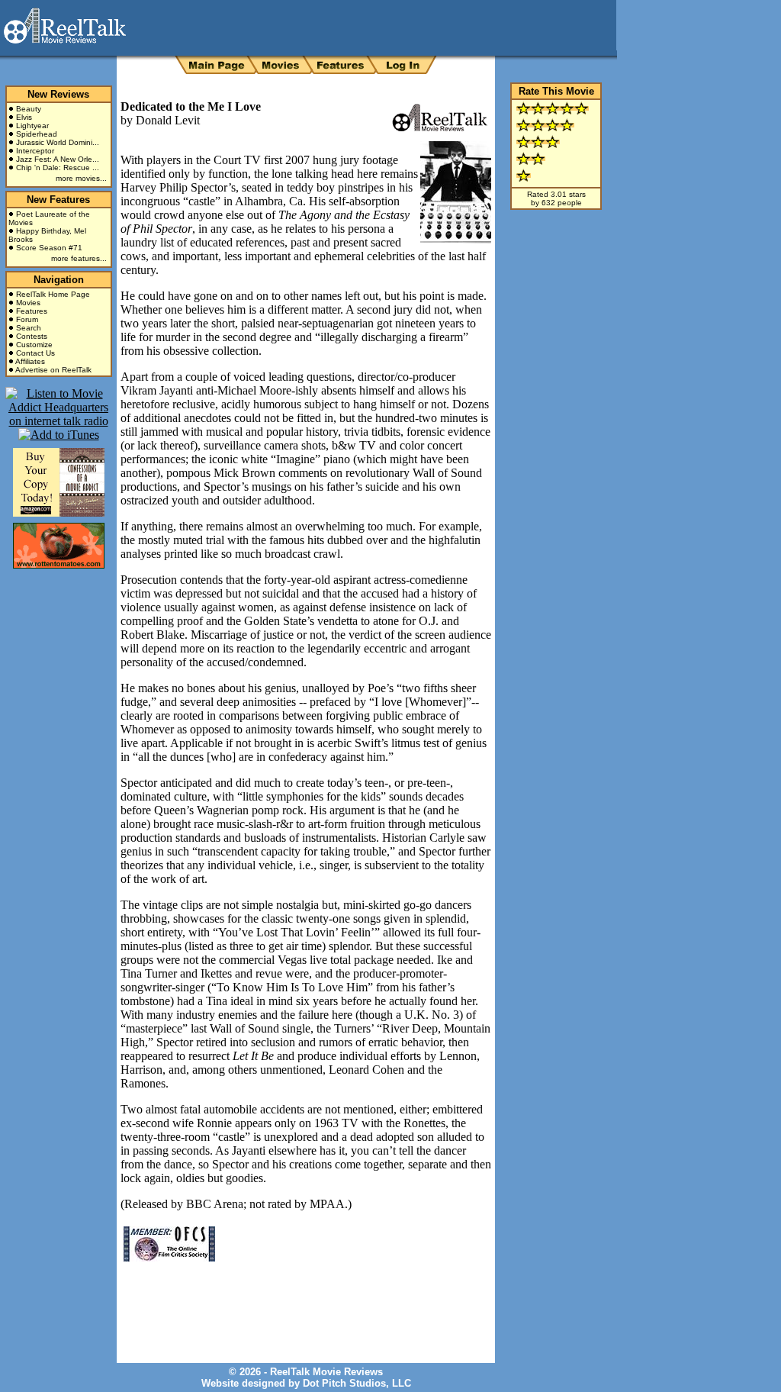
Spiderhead (36, 134)
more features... (79, 258)
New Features (58, 199)
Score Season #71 (49, 247)
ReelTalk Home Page (53, 294)
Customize (34, 344)
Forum (27, 319)
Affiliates (30, 361)
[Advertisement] (299, 1301)
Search (28, 328)
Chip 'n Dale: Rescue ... (57, 167)
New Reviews (58, 94)
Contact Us (35, 353)
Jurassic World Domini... (57, 142)
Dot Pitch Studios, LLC (357, 1383)
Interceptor (35, 151)
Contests (31, 336)
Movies (28, 302)
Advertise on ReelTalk (53, 370)
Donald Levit (168, 120)
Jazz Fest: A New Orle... (57, 159)
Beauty (28, 109)
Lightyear (32, 125)
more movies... (81, 178)
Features (31, 311)
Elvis (24, 117)
